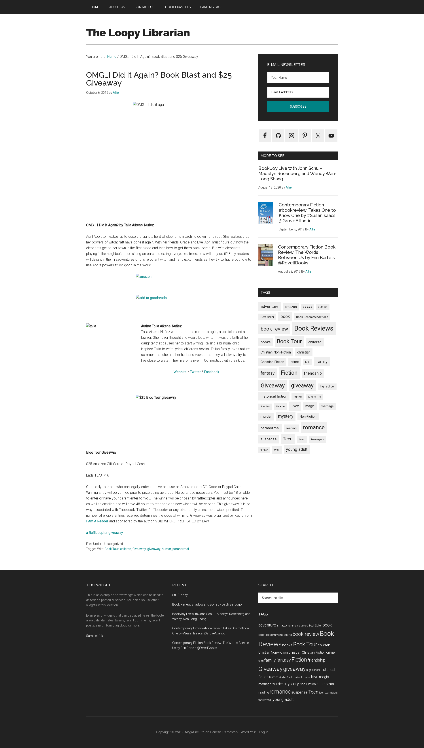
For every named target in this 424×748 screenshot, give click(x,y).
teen (302, 439)
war (277, 449)
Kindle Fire (314, 396)
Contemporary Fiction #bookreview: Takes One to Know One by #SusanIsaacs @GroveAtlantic (307, 212)
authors (322, 307)
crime (295, 362)
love (295, 406)
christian (303, 352)
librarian (265, 406)
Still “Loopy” (180, 595)
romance (314, 427)
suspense (268, 439)
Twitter (195, 372)
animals (307, 307)
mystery (285, 416)
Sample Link (94, 636)
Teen (288, 438)
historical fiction (274, 396)
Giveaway (139, 549)
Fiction (289, 373)
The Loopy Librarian (138, 32)
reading (291, 428)
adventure (269, 306)
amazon (291, 307)
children (125, 549)
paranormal (180, 549)
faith (307, 362)
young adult (296, 449)
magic (309, 406)
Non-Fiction (308, 417)
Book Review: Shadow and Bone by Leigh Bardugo (207, 604)
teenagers (317, 439)
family (321, 361)
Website (180, 372)
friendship (313, 373)
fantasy (267, 373)
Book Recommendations (312, 317)
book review (274, 329)
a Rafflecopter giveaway (104, 533)
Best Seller (267, 317)
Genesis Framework (224, 732)
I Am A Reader (97, 521)
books (266, 342)
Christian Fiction (272, 362)
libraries (280, 406)
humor (166, 549)
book (285, 316)
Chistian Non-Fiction (276, 352)
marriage (327, 406)
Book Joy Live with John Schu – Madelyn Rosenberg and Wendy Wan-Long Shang (297, 173)
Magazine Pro (194, 732)
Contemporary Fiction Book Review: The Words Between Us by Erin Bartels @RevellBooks (306, 255)
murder (266, 416)
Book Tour (112, 549)
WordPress (249, 732)
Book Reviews (313, 328)
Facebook (211, 372)
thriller (264, 450)
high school (327, 386)
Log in (263, 732)
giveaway (154, 549)
